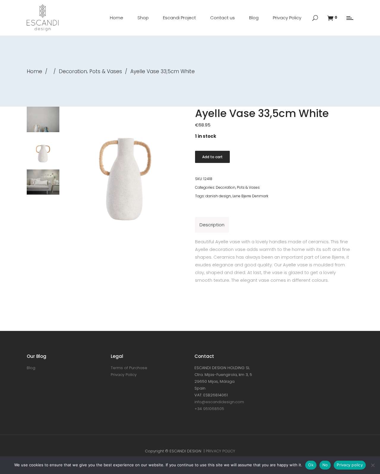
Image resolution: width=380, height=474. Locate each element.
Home (34, 71)
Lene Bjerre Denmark (250, 195)
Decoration (73, 71)
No (325, 464)
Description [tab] (212, 225)
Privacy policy (350, 464)
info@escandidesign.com (219, 402)
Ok (311, 464)
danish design (218, 195)
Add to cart (212, 156)
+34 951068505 (209, 408)
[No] (373, 465)
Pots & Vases (105, 71)
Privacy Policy (124, 374)
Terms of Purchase (129, 368)
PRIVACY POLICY (220, 451)
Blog (31, 368)
